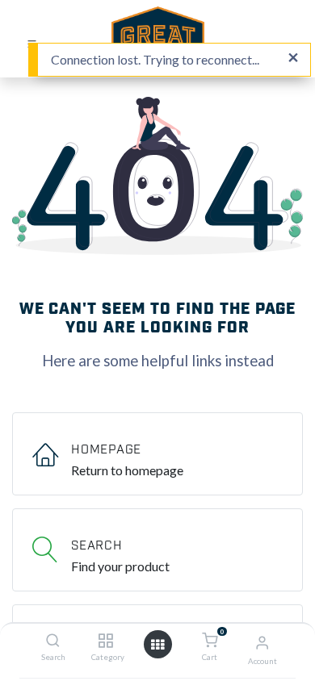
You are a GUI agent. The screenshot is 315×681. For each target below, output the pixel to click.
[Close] (293, 58)
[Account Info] (262, 642)
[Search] (53, 640)
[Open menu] (157, 644)
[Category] (105, 640)
